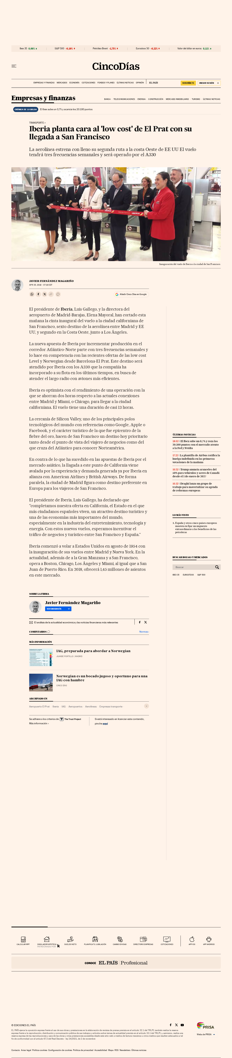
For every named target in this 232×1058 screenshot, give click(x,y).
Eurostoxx (188, 575)
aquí (105, 723)
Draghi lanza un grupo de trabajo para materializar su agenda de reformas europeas (195, 487)
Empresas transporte (111, 706)
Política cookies (39, 1050)
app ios (192, 944)
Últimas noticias (125, 83)
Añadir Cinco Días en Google (133, 294)
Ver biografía (54, 609)
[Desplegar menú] (13, 66)
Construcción (155, 99)
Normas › (144, 631)
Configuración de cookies (60, 1050)
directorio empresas (143, 944)
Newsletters (125, 1050)
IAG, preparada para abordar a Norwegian (93, 651)
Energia (142, 99)
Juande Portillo (64, 656)
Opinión (140, 83)
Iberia (56, 706)
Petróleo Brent (100, 48)
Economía (74, 83)
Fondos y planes (106, 83)
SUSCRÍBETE (188, 83)
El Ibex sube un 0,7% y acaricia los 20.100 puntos (66, 109)
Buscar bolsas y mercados (190, 557)
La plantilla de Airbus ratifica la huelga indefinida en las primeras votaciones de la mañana (196, 459)
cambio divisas (120, 944)
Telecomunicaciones (124, 99)
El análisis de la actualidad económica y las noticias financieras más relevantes (76, 622)
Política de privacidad (83, 1050)
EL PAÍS (152, 81)
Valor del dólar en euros (189, 48)
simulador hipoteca (46, 944)
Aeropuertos (75, 706)
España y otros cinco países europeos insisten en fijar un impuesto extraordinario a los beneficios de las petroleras (196, 527)
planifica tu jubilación (95, 944)
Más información (38, 723)
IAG (64, 706)
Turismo (196, 99)
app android (209, 944)
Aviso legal (26, 1050)
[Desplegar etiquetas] (146, 706)
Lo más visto (181, 515)
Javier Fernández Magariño (51, 281)
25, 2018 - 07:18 (40, 285)
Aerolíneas (91, 706)
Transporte (36, 123)
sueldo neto (70, 944)
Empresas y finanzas (44, 83)
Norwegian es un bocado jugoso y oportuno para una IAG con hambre (102, 678)
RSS (117, 1050)
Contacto (15, 1050)
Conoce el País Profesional (116, 963)
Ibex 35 (23, 48)
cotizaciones (167, 944)
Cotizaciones (88, 83)
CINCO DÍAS (61, 685)
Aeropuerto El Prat (39, 706)
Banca (107, 99)
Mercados (62, 83)
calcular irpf (23, 944)
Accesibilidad (100, 1050)
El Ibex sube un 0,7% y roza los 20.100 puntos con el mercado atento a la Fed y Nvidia (196, 445)
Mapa (110, 1050)
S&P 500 (59, 48)
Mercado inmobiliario (177, 99)
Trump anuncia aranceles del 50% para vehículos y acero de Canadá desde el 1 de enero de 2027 (196, 473)
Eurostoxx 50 (142, 48)
